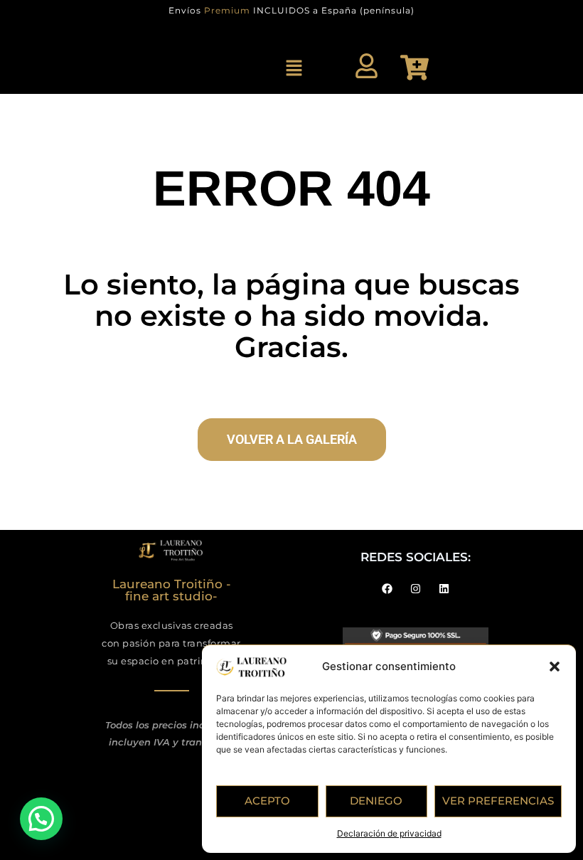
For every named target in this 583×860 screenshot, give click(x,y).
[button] (554, 666)
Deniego (376, 800)
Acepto (267, 800)
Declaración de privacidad (389, 833)
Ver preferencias (498, 800)
